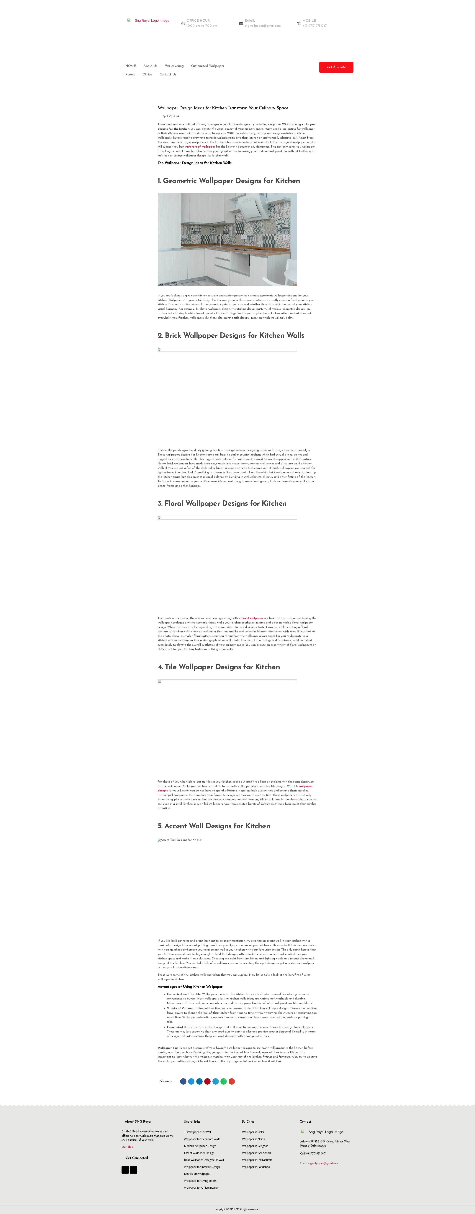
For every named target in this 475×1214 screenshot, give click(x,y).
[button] (336, 67)
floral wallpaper (252, 618)
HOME (130, 66)
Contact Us (168, 74)
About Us (150, 66)
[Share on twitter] (191, 1081)
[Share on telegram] (215, 1081)
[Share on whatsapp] (223, 1081)
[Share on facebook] (183, 1081)
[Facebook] (125, 1170)
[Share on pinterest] (207, 1081)
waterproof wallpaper (200, 146)
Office (147, 74)
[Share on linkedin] (199, 1081)
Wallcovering (174, 66)
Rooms (130, 74)
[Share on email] (232, 1081)
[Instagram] (133, 1170)
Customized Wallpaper (208, 66)
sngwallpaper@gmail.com (323, 1163)
